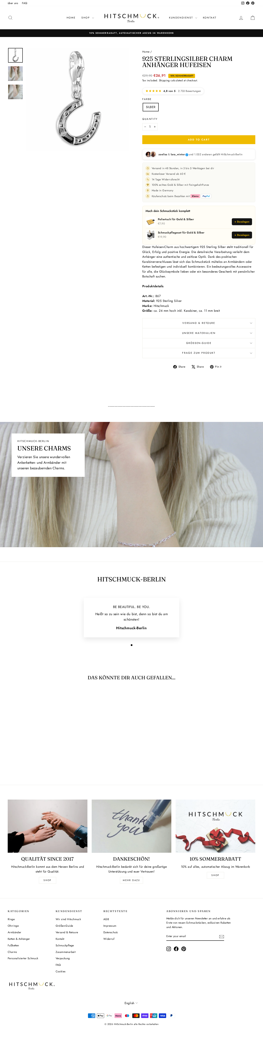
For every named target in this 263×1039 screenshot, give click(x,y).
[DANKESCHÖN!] (131, 826)
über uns (13, 3)
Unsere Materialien (199, 333)
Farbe (147, 99)
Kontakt (210, 17)
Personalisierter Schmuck (23, 958)
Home (71, 17)
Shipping (164, 80)
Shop (48, 880)
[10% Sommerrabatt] (215, 826)
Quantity (150, 119)
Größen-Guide (199, 343)
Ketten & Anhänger (19, 939)
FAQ (24, 3)
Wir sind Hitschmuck (68, 919)
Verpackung (63, 958)
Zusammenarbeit (66, 952)
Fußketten (13, 945)
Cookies (61, 971)
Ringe (11, 919)
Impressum (109, 926)
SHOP (86, 17)
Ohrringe (13, 926)
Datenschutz (110, 932)
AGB (106, 919)
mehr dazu (131, 880)
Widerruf (108, 939)
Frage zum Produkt (198, 353)
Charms (12, 952)
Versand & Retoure (198, 323)
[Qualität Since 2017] (47, 826)
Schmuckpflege (65, 945)
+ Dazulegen (242, 221)
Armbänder (14, 932)
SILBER (150, 107)
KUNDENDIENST (181, 17)
